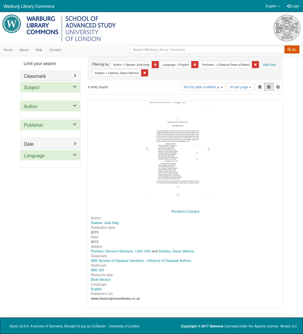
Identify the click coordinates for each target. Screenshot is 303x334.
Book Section (101, 279)
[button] (272, 6)
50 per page (239, 86)
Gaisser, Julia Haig (105, 222)
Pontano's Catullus (185, 211)
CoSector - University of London (116, 326)
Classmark (35, 75)
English (96, 288)
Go (293, 49)
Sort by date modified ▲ (202, 86)
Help (39, 49)
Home (8, 49)
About (24, 49)
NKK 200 (97, 270)
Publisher (33, 124)
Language (34, 155)
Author (31, 106)
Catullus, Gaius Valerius (176, 251)
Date (29, 143)
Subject (31, 87)
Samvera (55, 326)
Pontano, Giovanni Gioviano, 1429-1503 (121, 251)
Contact (55, 49)
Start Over (269, 64)
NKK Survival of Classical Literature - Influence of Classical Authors (141, 260)
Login (294, 6)
